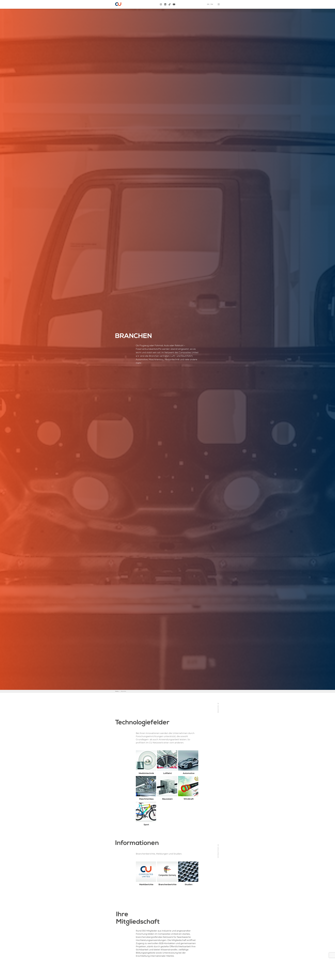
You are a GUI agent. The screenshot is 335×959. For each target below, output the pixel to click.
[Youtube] (174, 4)
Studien (188, 884)
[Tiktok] (169, 4)
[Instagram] (161, 4)
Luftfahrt (167, 773)
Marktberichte (146, 884)
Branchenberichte (167, 884)
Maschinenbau (146, 799)
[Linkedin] (165, 4)
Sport (146, 824)
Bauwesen (167, 799)
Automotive (188, 773)
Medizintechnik (146, 773)
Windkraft (189, 799)
